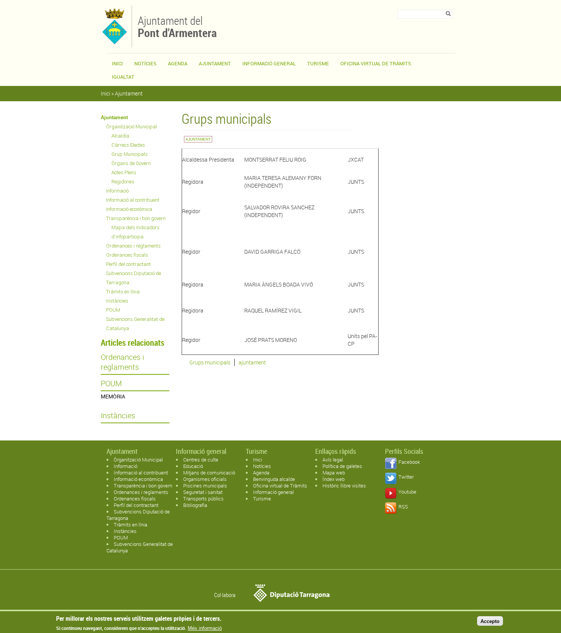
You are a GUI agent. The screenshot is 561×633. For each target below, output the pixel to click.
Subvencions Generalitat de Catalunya (135, 323)
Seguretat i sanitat (202, 492)
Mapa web (333, 472)
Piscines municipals (205, 485)
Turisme (318, 63)
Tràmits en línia (123, 292)
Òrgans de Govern (131, 163)
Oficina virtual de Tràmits (280, 485)
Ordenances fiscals (127, 255)
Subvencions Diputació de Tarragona (133, 277)
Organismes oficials (205, 479)
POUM (113, 310)
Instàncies (117, 301)
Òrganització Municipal (131, 127)
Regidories (122, 182)
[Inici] (114, 43)
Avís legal (332, 459)
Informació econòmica (129, 209)
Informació (117, 191)
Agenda (177, 63)
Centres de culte (200, 459)
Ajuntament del (177, 26)
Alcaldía (120, 136)
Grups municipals (210, 362)
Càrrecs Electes (128, 145)
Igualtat (123, 76)
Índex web (333, 479)
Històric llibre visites (344, 485)
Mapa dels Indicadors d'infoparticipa (135, 232)
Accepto (490, 621)
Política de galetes (342, 466)
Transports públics (203, 498)
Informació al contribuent (132, 200)
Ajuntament (215, 63)
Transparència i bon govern (136, 218)
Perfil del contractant (128, 264)
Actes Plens (123, 172)
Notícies (145, 63)
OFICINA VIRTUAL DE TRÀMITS (375, 63)
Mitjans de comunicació (209, 472)
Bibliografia (195, 505)
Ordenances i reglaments (133, 246)
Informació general (269, 63)
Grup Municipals (129, 154)
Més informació (205, 628)
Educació (193, 466)
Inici (117, 63)
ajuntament (252, 362)
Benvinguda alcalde (274, 479)
